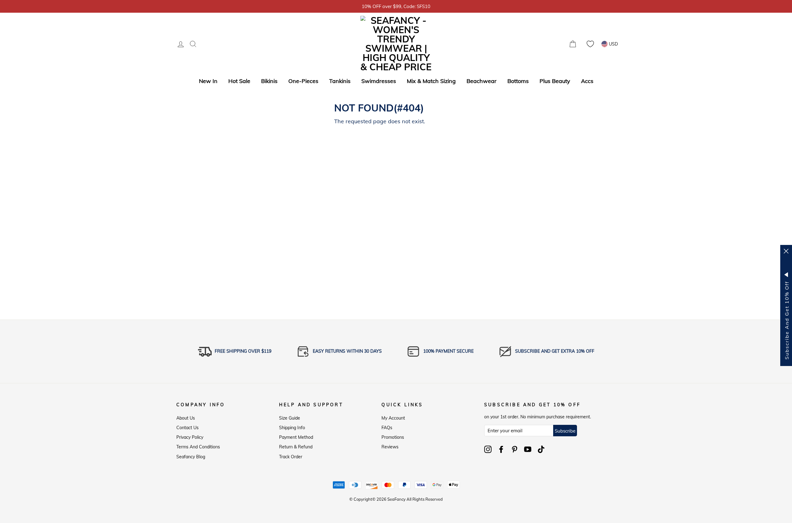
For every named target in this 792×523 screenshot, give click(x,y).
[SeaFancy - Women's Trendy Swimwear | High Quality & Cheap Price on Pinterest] (514, 449)
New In (208, 81)
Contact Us (187, 427)
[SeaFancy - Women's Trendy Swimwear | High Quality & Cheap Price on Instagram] (488, 449)
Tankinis (340, 81)
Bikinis (269, 81)
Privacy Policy (189, 437)
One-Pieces (303, 81)
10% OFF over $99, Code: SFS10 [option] (396, 6)
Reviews (389, 447)
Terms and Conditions (198, 447)
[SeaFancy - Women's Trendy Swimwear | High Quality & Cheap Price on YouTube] (528, 449)
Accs (587, 81)
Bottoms (518, 81)
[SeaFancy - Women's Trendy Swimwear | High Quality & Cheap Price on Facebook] (501, 449)
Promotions (392, 437)
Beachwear (482, 81)
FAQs (386, 427)
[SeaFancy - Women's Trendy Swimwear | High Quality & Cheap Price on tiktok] (541, 449)
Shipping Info (292, 427)
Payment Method (296, 437)
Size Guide (289, 418)
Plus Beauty (555, 81)
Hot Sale (239, 81)
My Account (393, 418)
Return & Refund (295, 447)
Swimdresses (378, 81)
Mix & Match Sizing (431, 81)
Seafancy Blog (190, 457)
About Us (185, 418)
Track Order (290, 457)
